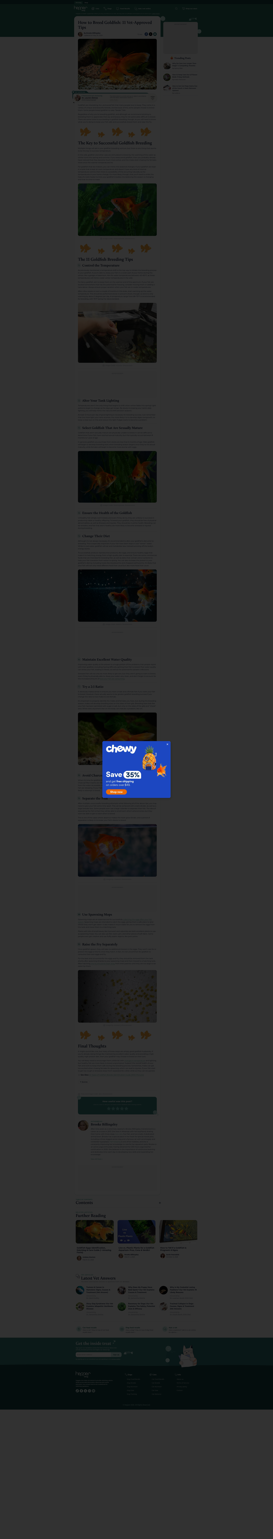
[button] (167, 744)
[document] (136, 769)
